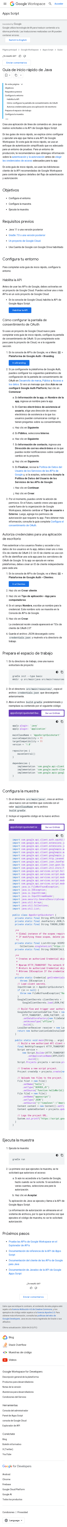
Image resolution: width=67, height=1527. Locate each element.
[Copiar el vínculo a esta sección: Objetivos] (22, 190)
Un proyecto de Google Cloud (25, 240)
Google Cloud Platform (13, 1489)
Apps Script (10, 14)
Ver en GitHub (52, 713)
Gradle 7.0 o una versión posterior (27, 235)
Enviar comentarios (16, 62)
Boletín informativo (11, 1444)
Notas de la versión (11, 1387)
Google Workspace (29, 50)
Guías (59, 50)
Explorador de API (11, 1425)
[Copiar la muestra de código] (62, 672)
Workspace (36, 4)
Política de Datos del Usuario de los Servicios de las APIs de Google (38, 471)
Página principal (9, 50)
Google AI (7, 1494)
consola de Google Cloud (14, 1420)
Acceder (59, 4)
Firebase (6, 1484)
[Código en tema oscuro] (57, 672)
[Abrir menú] (5, 4)
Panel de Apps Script (12, 1415)
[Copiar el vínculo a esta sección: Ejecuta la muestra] (37, 1140)
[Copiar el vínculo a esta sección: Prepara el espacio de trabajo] (56, 653)
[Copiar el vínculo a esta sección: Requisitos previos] (37, 222)
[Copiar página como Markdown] (16, 75)
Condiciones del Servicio (14, 1397)
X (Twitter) (7, 1449)
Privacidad (22, 1512)
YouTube (6, 1454)
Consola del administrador (15, 1410)
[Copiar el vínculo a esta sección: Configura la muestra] (41, 791)
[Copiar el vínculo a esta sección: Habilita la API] (25, 280)
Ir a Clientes (18, 584)
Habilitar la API (20, 310)
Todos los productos (12, 1499)
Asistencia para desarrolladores (18, 1392)
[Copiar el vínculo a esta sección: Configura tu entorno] (42, 259)
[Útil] (20, 56)
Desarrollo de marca (30, 380)
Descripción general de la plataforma (20, 1377)
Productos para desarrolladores (18, 1382)
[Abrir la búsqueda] (50, 4)
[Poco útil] (24, 56)
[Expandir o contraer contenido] (22, 84)
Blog (4, 1439)
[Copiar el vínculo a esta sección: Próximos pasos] (32, 1234)
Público (46, 380)
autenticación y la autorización (28, 156)
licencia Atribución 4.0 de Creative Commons (32, 1309)
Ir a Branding (19, 362)
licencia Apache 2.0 (46, 1312)
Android (6, 1474)
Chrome (6, 1479)
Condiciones (8, 1512)
